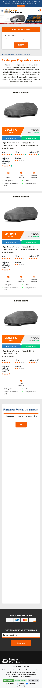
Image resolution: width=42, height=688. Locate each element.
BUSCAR (21, 45)
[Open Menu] (2, 11)
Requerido (11, 683)
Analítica (21, 683)
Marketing (22, 686)
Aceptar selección (20, 680)
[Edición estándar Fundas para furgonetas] (21, 215)
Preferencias (32, 683)
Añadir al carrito (31, 138)
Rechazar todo (33, 680)
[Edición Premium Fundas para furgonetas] (21, 111)
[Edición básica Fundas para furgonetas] (21, 319)
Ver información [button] (11, 138)
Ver (21, 424)
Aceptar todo (8, 680)
